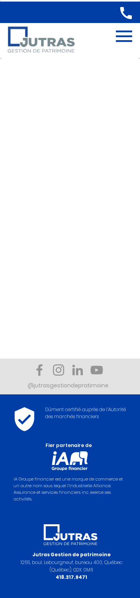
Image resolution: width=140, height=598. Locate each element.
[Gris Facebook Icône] (39, 370)
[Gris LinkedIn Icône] (77, 370)
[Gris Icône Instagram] (58, 370)
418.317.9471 (71, 577)
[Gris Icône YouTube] (96, 370)
